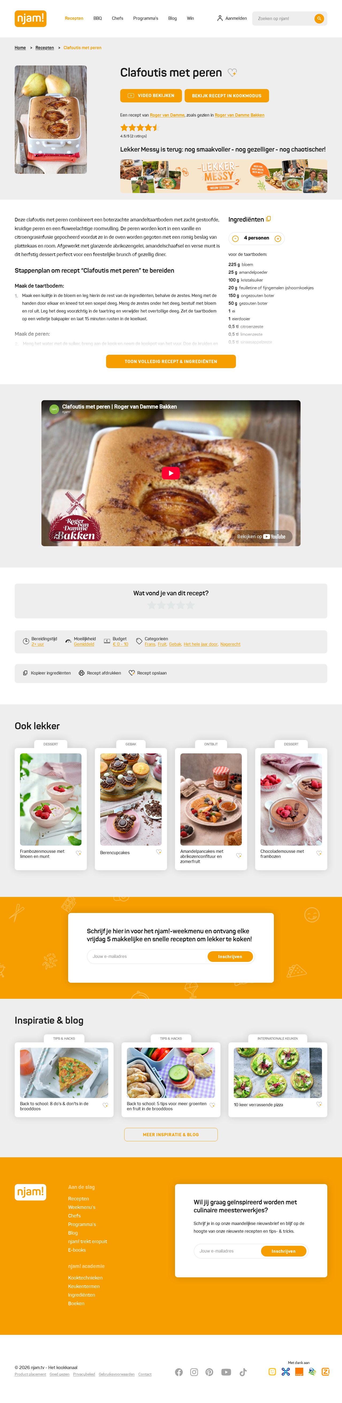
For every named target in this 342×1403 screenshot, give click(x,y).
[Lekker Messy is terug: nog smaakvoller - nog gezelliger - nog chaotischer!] (223, 176)
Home (20, 48)
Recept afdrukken (104, 673)
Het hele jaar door (201, 644)
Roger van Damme (167, 115)
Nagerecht (230, 644)
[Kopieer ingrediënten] (268, 220)
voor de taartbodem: (247, 255)
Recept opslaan (152, 673)
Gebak (175, 644)
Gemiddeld (84, 644)
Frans (150, 644)
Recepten (45, 48)
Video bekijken (156, 96)
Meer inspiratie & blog (171, 1135)
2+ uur (38, 644)
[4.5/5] (140, 128)
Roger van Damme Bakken (240, 115)
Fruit (162, 644)
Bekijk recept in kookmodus (227, 96)
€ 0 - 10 (120, 644)
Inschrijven (230, 957)
